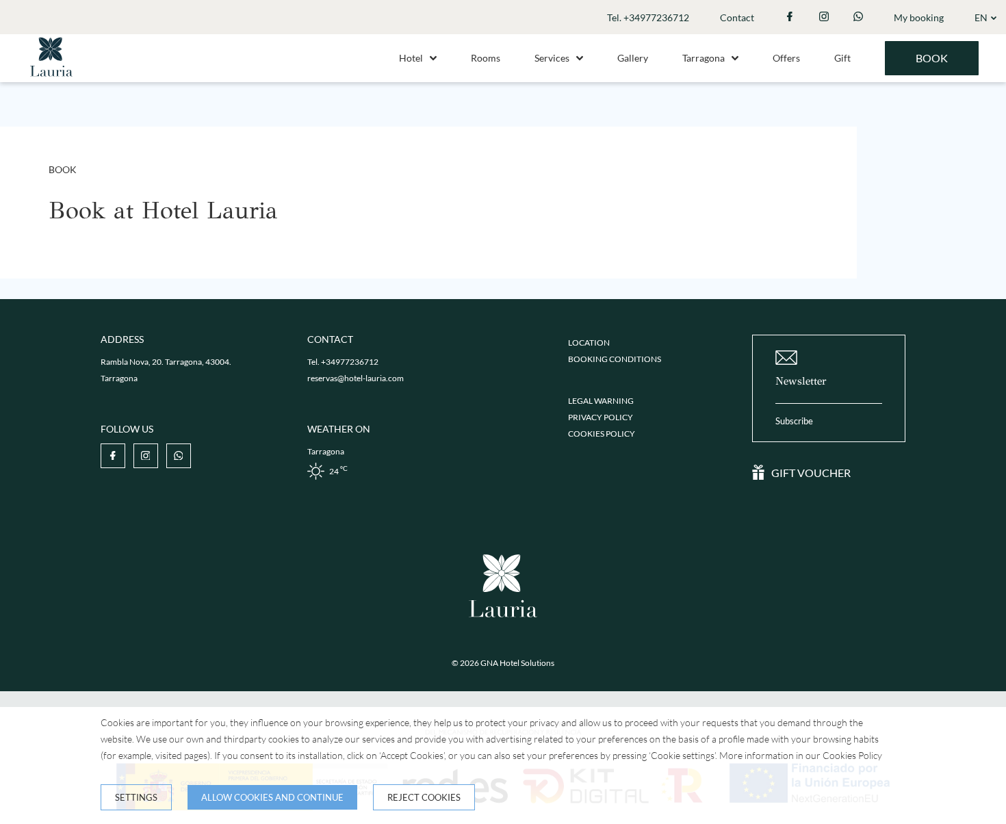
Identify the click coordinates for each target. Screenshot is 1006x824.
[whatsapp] (858, 17)
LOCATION (589, 342)
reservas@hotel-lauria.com (355, 378)
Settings (136, 797)
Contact (737, 17)
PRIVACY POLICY (600, 417)
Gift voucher (811, 472)
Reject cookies (424, 797)
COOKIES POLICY (601, 433)
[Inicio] (51, 78)
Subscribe (794, 420)
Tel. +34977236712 (648, 17)
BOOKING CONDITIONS (614, 359)
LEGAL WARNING (601, 401)
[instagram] (824, 17)
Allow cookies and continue (272, 797)
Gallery (632, 58)
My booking (919, 17)
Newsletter (801, 380)
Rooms (485, 58)
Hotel (411, 58)
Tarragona (703, 58)
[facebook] (790, 17)
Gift (842, 58)
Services (551, 58)
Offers (786, 58)
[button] (433, 58)
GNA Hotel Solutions (517, 663)
